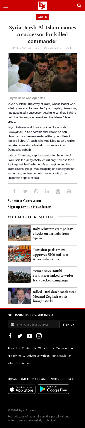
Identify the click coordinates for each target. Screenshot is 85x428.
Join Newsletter (61, 356)
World (42, 17)
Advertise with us (38, 356)
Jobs (10, 363)
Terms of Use (65, 348)
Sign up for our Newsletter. (29, 207)
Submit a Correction (24, 200)
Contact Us (29, 348)
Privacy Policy (16, 356)
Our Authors (23, 363)
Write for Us (46, 348)
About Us (14, 348)
